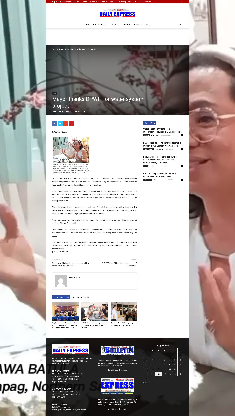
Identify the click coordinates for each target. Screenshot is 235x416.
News (85, 2)
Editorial (104, 2)
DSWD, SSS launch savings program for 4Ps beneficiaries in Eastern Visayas (94, 325)
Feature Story (94, 2)
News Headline (148, 149)
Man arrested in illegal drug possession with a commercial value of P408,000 (70, 264)
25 (152, 374)
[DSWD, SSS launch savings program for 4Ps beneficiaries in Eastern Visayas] (94, 311)
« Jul (145, 382)
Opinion (112, 2)
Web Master (58, 112)
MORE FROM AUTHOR (80, 297)
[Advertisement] (117, 36)
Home (54, 49)
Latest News (148, 180)
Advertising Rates (124, 2)
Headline (146, 135)
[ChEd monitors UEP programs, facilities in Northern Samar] (124, 311)
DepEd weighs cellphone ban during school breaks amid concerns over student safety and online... (160, 160)
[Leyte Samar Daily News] (117, 12)
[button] (180, 25)
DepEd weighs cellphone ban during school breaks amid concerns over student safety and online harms (65, 325)
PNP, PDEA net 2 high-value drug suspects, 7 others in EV (119, 264)
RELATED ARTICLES (61, 297)
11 (152, 364)
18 (152, 369)
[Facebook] (181, 1)
